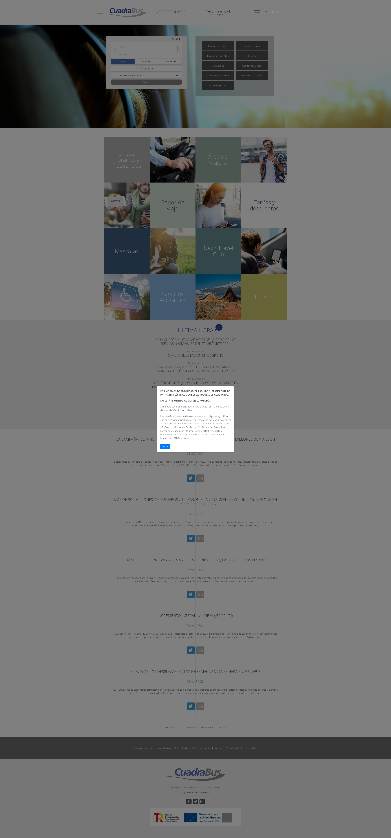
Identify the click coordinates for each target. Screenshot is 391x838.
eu (271, 12)
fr (281, 12)
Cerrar (165, 446)
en (276, 12)
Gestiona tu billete (182, 410)
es (266, 12)
